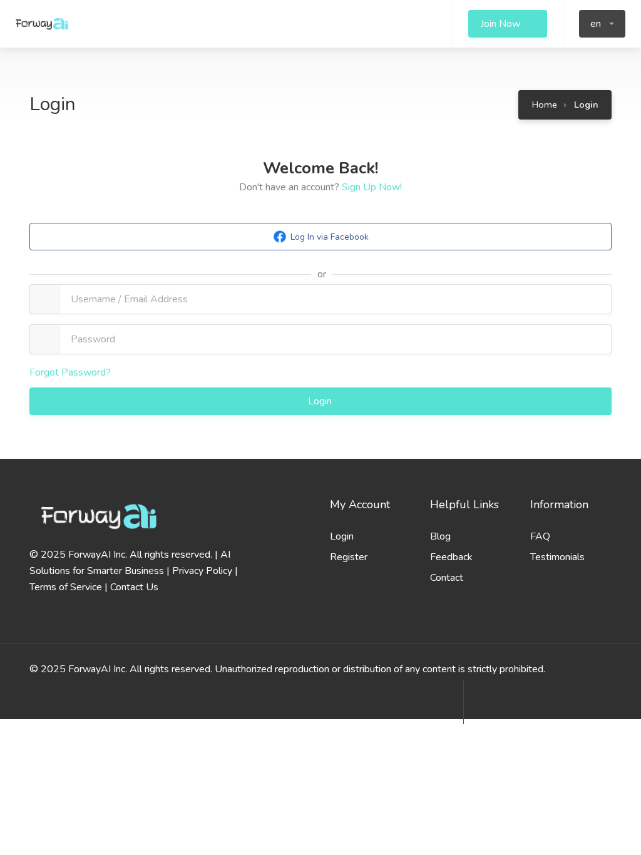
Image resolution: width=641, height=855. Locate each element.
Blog (440, 536)
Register (348, 557)
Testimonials (557, 557)
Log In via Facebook (329, 237)
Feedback (451, 557)
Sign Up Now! (372, 187)
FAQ (540, 536)
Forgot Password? (70, 372)
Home (544, 104)
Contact (446, 578)
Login (321, 401)
